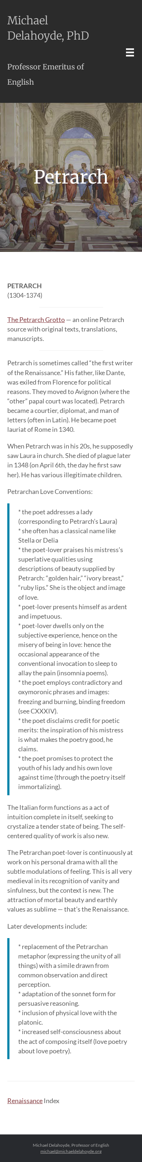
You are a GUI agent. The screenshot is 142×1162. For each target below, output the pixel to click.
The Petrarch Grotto (36, 319)
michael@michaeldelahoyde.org (71, 1151)
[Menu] (130, 52)
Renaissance (25, 1101)
